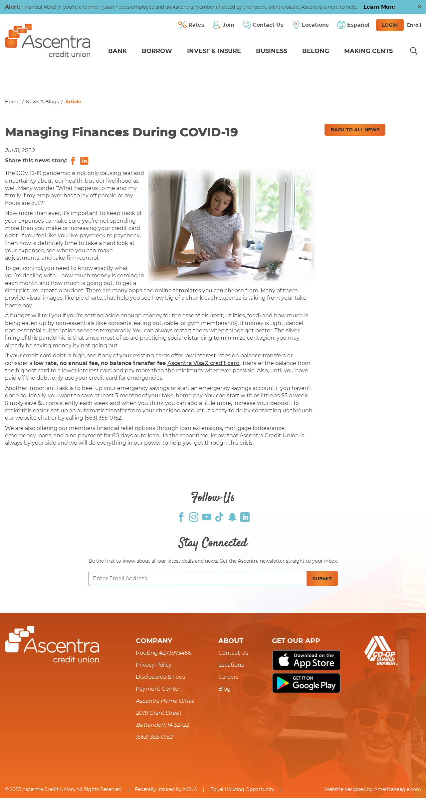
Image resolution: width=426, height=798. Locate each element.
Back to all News (354, 130)
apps (135, 290)
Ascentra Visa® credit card (203, 363)
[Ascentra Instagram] (193, 516)
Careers (228, 677)
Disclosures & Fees (160, 677)
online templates (178, 290)
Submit (322, 579)
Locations (231, 665)
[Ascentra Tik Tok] (219, 516)
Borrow (157, 51)
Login (390, 25)
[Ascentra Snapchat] (232, 516)
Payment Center (158, 689)
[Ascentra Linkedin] (245, 516)
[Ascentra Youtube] (206, 516)
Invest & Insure (214, 51)
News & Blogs (42, 102)
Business (271, 51)
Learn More (379, 7)
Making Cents (368, 51)
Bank (117, 51)
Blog (224, 689)
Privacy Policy (154, 665)
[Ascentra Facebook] (181, 516)
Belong (315, 51)
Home (12, 102)
